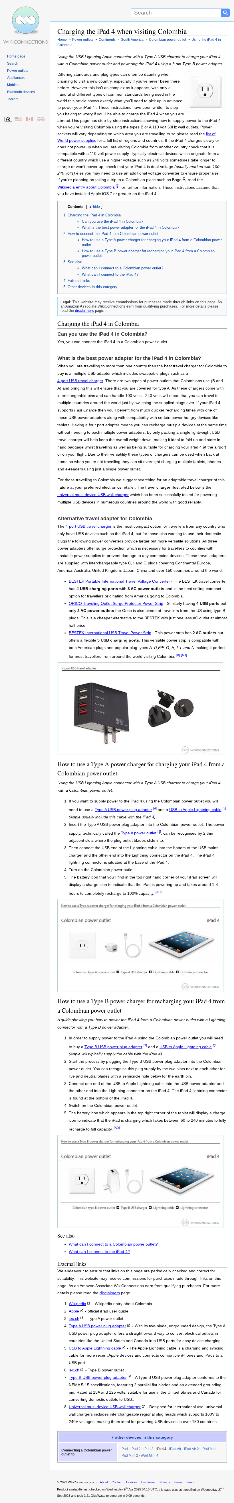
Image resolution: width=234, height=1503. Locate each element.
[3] (159, 832)
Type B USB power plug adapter (113, 1047)
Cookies (132, 1482)
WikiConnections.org (82, 1482)
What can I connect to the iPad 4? (110, 274)
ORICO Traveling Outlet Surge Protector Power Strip (116, 603)
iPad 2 (136, 1449)
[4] (155, 808)
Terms (178, 1482)
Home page (16, 56)
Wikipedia (77, 1304)
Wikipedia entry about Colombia (86, 187)
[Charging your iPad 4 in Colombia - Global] (8, 119)
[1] (117, 186)
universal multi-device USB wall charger (93, 495)
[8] (178, 655)
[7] (145, 1045)
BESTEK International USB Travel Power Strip (110, 633)
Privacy (165, 1482)
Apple (74, 1311)
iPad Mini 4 (149, 1455)
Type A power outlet (138, 833)
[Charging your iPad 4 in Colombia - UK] (41, 119)
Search (12, 63)
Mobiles (13, 85)
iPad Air (175, 1449)
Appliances (16, 78)
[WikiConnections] (25, 10)
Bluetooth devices (21, 92)
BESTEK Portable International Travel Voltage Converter (119, 581)
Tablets (12, 99)
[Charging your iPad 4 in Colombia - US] (18, 119)
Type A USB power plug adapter (123, 810)
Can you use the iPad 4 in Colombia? (112, 221)
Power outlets (17, 71)
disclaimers (84, 310)
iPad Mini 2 (129, 1455)
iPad (124, 1449)
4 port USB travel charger (80, 381)
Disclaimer (148, 1482)
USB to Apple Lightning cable (195, 810)
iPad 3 (149, 1449)
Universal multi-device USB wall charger (105, 1407)
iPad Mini (209, 1449)
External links (79, 281)
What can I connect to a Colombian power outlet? (122, 268)
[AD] (184, 655)
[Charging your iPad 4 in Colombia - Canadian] (30, 119)
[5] (224, 808)
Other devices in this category (92, 287)
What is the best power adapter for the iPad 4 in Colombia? (130, 227)
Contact (117, 1482)
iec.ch (74, 1318)
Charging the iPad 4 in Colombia (94, 215)
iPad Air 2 (191, 1449)
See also (75, 262)
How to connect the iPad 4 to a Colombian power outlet (113, 234)
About (104, 1482)
